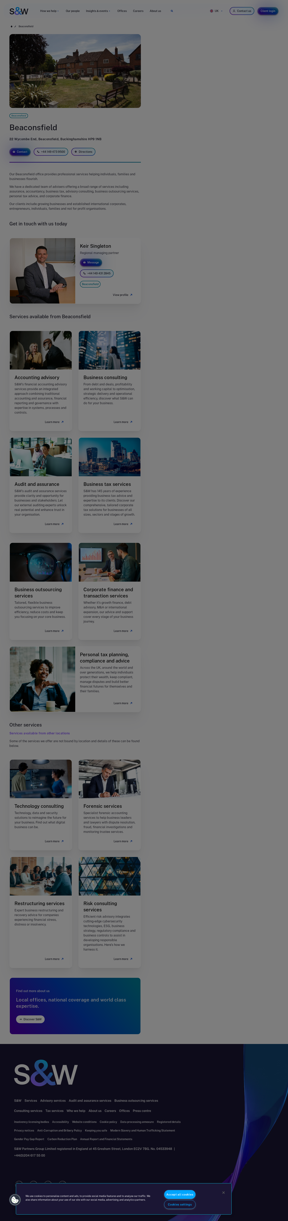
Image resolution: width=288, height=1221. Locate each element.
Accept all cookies (179, 1194)
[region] (124, 1199)
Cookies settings (180, 1204)
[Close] (223, 1192)
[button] (15, 1200)
